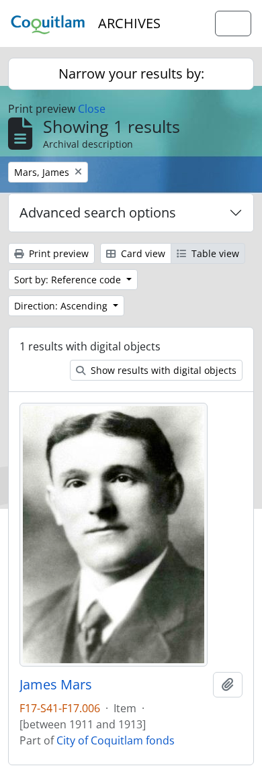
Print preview (57, 253)
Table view (214, 253)
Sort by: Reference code (69, 279)
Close (91, 108)
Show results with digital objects (162, 370)
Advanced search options (97, 212)
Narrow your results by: (131, 73)
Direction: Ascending (62, 305)
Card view (141, 253)
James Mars (55, 685)
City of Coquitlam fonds (115, 740)
